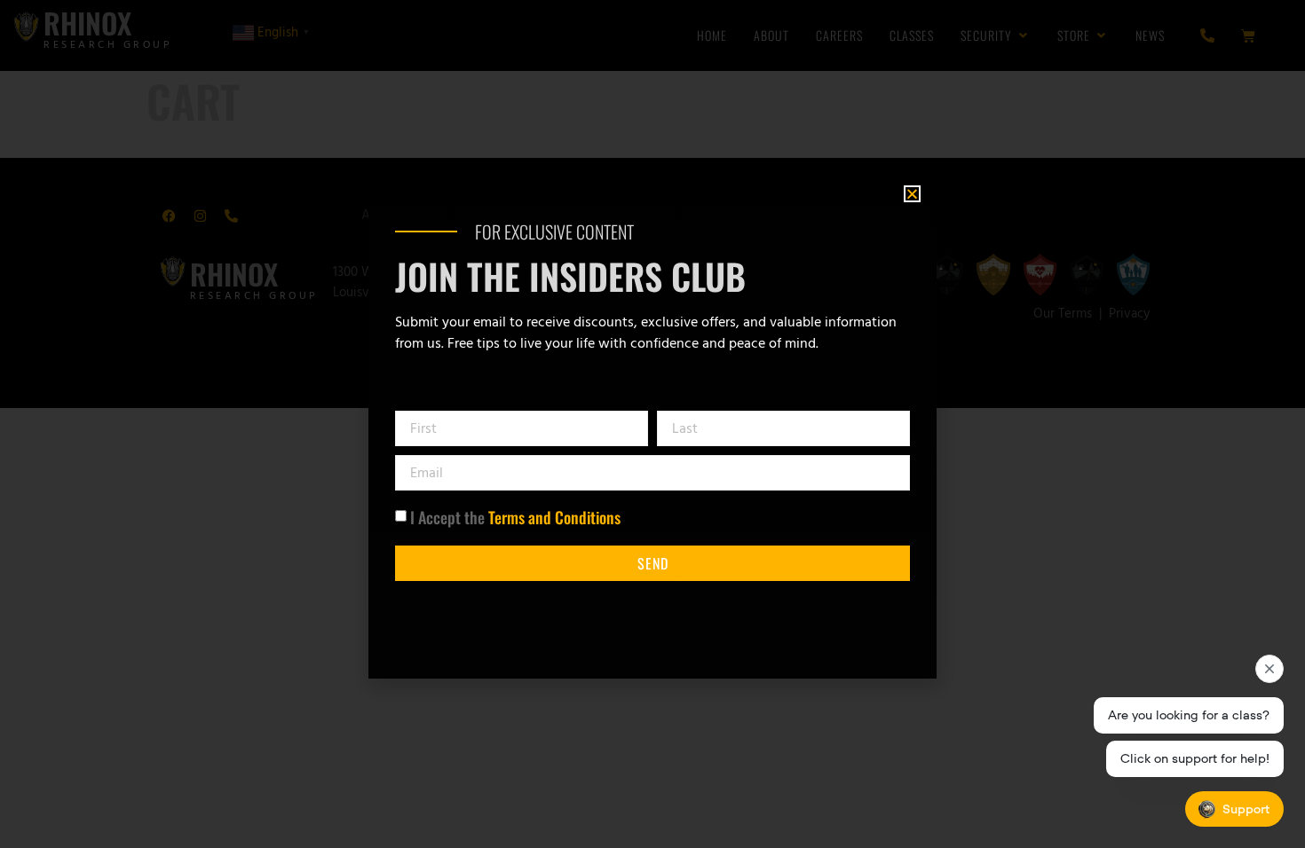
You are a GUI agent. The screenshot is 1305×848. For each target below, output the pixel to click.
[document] (652, 424)
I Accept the (515, 517)
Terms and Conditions (554, 517)
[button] (912, 193)
